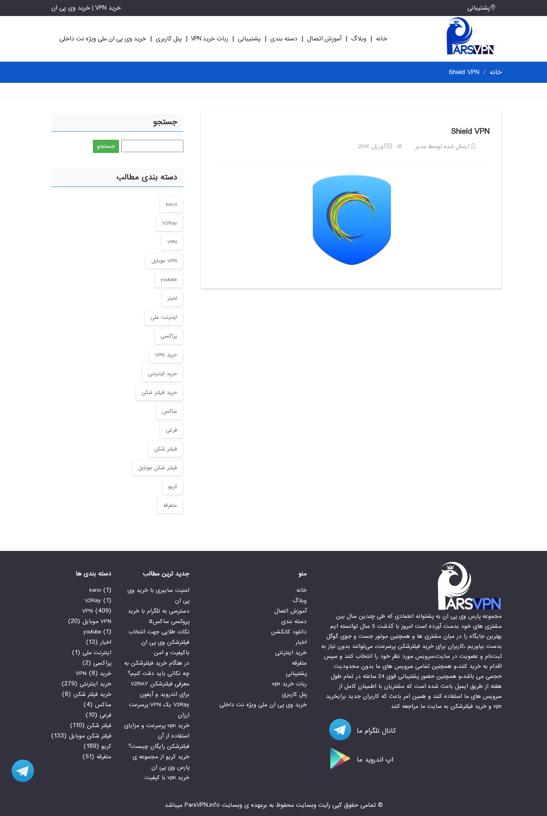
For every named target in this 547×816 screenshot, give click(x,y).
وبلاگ (358, 39)
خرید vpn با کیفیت (167, 777)
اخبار (172, 298)
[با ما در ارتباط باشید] (20, 771)
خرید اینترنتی (162, 374)
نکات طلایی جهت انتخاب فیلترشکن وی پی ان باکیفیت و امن (159, 642)
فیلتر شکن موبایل (157, 468)
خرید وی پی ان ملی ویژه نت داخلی (102, 39)
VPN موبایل (164, 261)
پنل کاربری (169, 39)
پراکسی (169, 336)
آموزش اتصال (324, 39)
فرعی (171, 430)
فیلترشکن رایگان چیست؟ (159, 746)
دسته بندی (284, 39)
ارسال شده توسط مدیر (443, 146)
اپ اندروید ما (373, 760)
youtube (169, 279)
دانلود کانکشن (289, 631)
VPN (172, 242)
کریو (172, 486)
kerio (171, 204)
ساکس (169, 411)
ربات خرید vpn (209, 39)
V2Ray (169, 223)
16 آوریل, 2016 (379, 146)
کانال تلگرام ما (375, 731)
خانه (381, 39)
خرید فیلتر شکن (159, 392)
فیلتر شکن (165, 449)
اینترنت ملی (164, 317)
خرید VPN (166, 355)
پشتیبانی (478, 8)
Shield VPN (470, 131)
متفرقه (170, 505)
